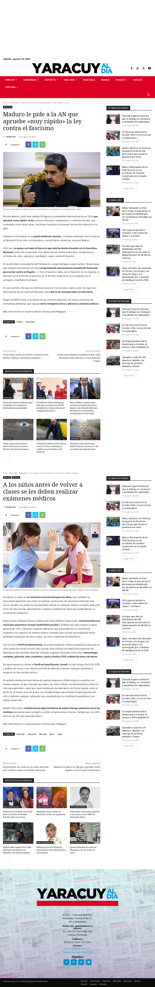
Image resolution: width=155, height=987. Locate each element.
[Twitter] (143, 68)
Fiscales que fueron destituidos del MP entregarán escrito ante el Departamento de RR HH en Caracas (136, 252)
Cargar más (128, 188)
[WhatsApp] (42, 145)
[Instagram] (137, 68)
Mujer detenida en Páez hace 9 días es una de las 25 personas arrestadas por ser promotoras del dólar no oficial (137, 213)
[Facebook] (131, 68)
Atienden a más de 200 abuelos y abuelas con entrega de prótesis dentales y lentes (134, 362)
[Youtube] (149, 68)
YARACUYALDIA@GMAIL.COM (77, 952)
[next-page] (10, 459)
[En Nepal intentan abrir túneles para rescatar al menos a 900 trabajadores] (113, 344)
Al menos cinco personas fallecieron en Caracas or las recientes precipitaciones (84, 446)
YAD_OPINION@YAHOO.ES (77, 948)
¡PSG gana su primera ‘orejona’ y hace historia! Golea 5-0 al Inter (135, 233)
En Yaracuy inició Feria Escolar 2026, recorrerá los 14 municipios (136, 134)
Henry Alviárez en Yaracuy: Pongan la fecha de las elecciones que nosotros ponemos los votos (136, 152)
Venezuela (14, 102)
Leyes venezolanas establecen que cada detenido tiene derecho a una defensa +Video (78, 357)
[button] (148, 94)
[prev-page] (5, 459)
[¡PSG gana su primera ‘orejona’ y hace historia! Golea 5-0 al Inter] (113, 233)
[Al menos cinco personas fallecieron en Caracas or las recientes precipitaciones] (85, 429)
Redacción (11, 136)
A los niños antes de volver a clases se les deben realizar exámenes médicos (25, 356)
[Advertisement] (77, 21)
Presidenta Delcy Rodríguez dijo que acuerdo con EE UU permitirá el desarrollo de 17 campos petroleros (50, 406)
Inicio (5, 102)
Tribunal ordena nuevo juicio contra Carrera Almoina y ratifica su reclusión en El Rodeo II (51, 447)
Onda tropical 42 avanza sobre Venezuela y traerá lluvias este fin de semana (16, 446)
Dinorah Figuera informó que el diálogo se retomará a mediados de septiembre (18, 405)
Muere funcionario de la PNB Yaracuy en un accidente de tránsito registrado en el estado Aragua (134, 173)
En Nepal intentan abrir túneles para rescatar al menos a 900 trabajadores (135, 344)
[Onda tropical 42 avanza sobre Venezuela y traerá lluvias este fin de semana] (18, 429)
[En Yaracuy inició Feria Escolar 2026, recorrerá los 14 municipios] (113, 135)
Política (20, 322)
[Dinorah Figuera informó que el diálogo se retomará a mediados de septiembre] (18, 388)
